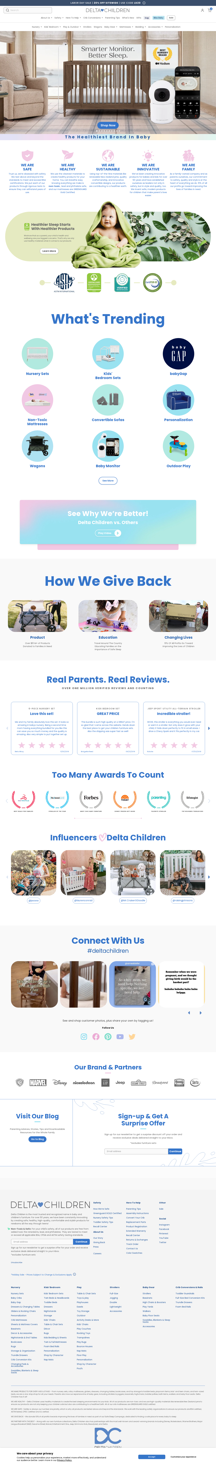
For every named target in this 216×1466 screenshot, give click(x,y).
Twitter (162, 1242)
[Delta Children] (50, 1205)
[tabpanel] (42, 728)
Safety (58, 17)
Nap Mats (48, 1359)
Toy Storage (83, 1311)
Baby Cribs (16, 1297)
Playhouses (82, 1302)
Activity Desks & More (88, 1319)
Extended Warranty (136, 1230)
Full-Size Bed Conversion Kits (190, 1297)
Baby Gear (109, 26)
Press (96, 1246)
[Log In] (202, 10)
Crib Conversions (92, 17)
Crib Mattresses (19, 1319)
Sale (171, 17)
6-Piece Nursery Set (42, 708)
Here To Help (72, 17)
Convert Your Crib (135, 1217)
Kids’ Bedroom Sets (53, 1293)
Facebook (164, 1229)
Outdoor (81, 1315)
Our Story (98, 1238)
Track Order (132, 1244)
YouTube (163, 1238)
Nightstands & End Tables (24, 1337)
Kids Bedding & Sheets (55, 1337)
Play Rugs (81, 1342)
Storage (48, 1315)
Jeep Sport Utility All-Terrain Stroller (174, 708)
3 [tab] (108, 757)
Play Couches (84, 1328)
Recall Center (100, 1226)
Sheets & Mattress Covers (24, 1324)
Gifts (138, 17)
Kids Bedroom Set (108, 708)
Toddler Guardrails (185, 1293)
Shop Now (108, 125)
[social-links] (84, 1039)
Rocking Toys (83, 1333)
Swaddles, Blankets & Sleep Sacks (24, 1371)
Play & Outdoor (71, 26)
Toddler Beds (50, 1302)
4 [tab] (111, 757)
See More (108, 480)
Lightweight (116, 1306)
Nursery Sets (17, 1293)
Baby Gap (16, 1302)
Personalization (172, 26)
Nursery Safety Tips (103, 1217)
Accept (151, 1457)
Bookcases (16, 1342)
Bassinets (16, 1328)
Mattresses (125, 26)
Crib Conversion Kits (21, 1359)
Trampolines (83, 1337)
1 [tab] (102, 757)
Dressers (48, 1306)
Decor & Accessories (21, 1333)
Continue (175, 1151)
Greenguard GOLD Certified (107, 1213)
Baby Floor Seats (151, 1315)
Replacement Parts (136, 1222)
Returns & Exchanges (137, 1239)
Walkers (147, 1311)
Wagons (98, 26)
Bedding (139, 26)
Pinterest (163, 1233)
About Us (45, 17)
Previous (7, 728)
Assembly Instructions (137, 1213)
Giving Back (99, 1242)
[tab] (97, 131)
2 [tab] (105, 757)
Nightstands (50, 1311)
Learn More (49, 251)
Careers (97, 1253)
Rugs (13, 1346)
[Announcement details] (74, 1275)
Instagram (164, 1224)
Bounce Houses (85, 1346)
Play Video (104, 533)
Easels (80, 1306)
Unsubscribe (16, 1262)
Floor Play (81, 1355)
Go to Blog (37, 1139)
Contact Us (132, 1248)
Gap (147, 17)
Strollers (87, 26)
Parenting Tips (112, 17)
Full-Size (114, 1293)
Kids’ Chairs (49, 1319)
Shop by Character (53, 1355)
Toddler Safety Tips (103, 1222)
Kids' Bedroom (51, 26)
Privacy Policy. (64, 1460)
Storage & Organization (23, 1350)
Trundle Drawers (19, 1355)
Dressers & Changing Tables (25, 1306)
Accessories (154, 26)
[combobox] (28, 10)
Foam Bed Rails (51, 1346)
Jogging (114, 1297)
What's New (128, 17)
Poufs (80, 1368)
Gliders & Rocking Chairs (23, 1311)
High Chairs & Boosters (154, 1302)
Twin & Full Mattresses (55, 1342)
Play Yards (148, 1306)
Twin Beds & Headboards (56, 1297)
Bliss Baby (158, 17)
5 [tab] (114, 757)
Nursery (36, 26)
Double (113, 1302)
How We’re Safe (101, 1208)
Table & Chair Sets (53, 1324)
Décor (47, 1328)
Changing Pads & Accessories (20, 1365)
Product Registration (136, 1226)
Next (209, 728)
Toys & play (83, 1297)
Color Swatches (134, 1252)
